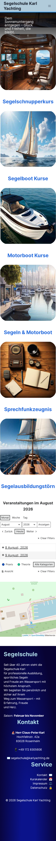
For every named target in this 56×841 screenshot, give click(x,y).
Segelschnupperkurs (28, 101)
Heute (19, 531)
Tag (25, 517)
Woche (16, 517)
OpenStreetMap (37, 635)
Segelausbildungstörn (28, 486)
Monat (5, 517)
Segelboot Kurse (28, 178)
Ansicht (7, 572)
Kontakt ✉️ (44, 775)
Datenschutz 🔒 (41, 787)
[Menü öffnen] (49, 5)
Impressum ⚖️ (42, 783)
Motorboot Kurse (28, 255)
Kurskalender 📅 (41, 779)
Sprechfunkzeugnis (28, 409)
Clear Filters (47, 538)
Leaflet (25, 635)
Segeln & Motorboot (28, 332)
